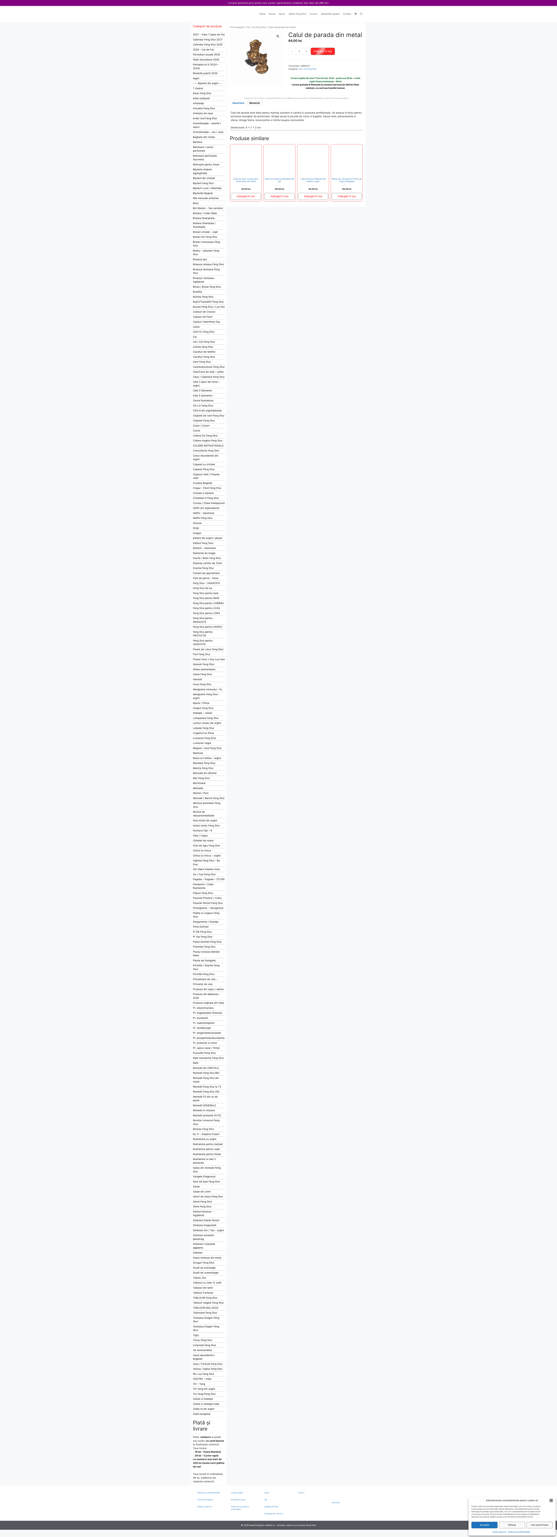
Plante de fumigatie (204, 960)
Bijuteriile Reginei (203, 193)
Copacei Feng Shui (204, 469)
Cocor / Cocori (201, 425)
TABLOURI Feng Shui (205, 1297)
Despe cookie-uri (499, 1532)
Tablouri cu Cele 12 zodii (207, 1282)
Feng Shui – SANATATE (206, 583)
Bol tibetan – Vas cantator (208, 208)
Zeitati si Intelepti (203, 1398)
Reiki (195, 1062)
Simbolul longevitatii (204, 1225)
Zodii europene (201, 1414)
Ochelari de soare (203, 840)
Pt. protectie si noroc (205, 1042)
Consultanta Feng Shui (206, 450)
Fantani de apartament (206, 573)
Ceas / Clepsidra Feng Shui (208, 376)
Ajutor (282, 13)
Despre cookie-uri (204, 1507)
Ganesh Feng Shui (203, 664)
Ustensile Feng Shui (204, 1345)
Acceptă (484, 1525)
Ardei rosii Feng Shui (205, 118)
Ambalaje (198, 103)
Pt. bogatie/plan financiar (207, 1012)
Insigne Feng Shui (203, 708)
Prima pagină (237, 27)
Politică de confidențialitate (519, 1532)
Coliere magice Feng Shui (207, 440)
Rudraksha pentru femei (207, 1154)
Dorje (196, 528)
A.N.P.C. (301, 1493)
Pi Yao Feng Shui (202, 936)
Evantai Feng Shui (203, 568)
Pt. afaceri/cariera (203, 1007)
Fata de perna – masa (205, 578)
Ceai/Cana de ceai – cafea (208, 371)
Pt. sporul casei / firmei (206, 1048)
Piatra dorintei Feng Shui (207, 941)
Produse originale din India (208, 1002)
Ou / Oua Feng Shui (204, 874)
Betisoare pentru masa (206, 164)
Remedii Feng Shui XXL (206, 1091)
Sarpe (196, 1186)
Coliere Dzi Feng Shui (205, 435)
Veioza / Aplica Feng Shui (207, 1368)
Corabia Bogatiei (202, 483)
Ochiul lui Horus (202, 850)
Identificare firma (271, 1507)
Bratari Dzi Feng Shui (205, 236)
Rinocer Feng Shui (203, 1129)
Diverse (197, 523)
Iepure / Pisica (201, 703)
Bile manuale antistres (206, 198)
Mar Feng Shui (201, 778)
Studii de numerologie (205, 1272)
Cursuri (314, 13)
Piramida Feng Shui (204, 946)
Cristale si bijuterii (203, 493)
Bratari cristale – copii (205, 232)
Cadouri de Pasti (202, 316)
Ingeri (196, 78)
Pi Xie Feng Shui (202, 931)
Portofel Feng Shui (203, 974)
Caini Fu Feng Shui (203, 331)
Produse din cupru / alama (208, 989)
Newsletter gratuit (330, 13)
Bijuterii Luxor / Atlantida (207, 188)
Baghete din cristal (204, 137)
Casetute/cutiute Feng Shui (209, 366)
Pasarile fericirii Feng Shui (208, 903)
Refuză (512, 1525)
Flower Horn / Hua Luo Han (209, 659)
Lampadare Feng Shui (205, 718)
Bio (266, 1500)
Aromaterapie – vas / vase (208, 132)
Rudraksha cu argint (204, 1139)
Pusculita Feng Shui (204, 1052)
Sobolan (197, 1252)
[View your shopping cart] (355, 14)
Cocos (196, 430)
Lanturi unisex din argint (207, 723)
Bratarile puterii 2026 (205, 73)
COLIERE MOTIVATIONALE (208, 445)
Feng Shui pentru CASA (206, 608)
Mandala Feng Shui (204, 763)
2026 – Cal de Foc (203, 49)
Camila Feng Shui (203, 346)
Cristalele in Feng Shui (206, 498)
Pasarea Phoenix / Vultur (207, 898)
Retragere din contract (274, 1513)
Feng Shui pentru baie (205, 593)
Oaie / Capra (200, 835)
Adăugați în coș (323, 51)
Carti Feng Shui (202, 361)
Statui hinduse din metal (207, 1257)
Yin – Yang (199, 1384)
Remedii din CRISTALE (206, 1068)
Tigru (196, 1335)
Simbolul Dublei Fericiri (206, 1220)
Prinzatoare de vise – (205, 979)
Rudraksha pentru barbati (208, 1144)
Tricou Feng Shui (202, 1340)
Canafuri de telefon (204, 351)
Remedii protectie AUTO (207, 1115)
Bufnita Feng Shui (203, 296)
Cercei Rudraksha (203, 400)
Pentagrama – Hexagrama (208, 908)
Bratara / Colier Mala (205, 213)
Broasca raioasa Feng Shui (208, 264)
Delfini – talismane (203, 513)
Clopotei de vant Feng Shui (208, 415)
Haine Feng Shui (202, 674)
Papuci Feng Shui (203, 893)
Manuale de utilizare (205, 773)
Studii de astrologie (204, 1267)
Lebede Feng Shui (203, 728)
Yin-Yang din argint (204, 1388)
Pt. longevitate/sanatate (207, 1032)
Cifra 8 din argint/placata (207, 410)
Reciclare (336, 1502)
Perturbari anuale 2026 (206, 54)
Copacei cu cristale (204, 464)
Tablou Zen (199, 1277)
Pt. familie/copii (202, 1028)
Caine (196, 326)
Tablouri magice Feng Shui (208, 1302)
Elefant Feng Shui (203, 543)
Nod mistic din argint (205, 820)
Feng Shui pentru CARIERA (208, 603)
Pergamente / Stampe (205, 921)
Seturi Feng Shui (202, 1201)
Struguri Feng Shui (203, 1262)
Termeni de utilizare (205, 1500)
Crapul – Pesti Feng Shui (207, 488)
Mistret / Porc (201, 793)
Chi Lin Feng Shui (203, 405)
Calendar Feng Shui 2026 (208, 44)
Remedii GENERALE (204, 1105)
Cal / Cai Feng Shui (256, 27)
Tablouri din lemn (203, 1287)
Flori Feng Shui (201, 654)
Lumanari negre (202, 743)
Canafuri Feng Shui (204, 356)
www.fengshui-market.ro (262, 1525)
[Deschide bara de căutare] (361, 14)
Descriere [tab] (238, 103)
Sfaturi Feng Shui (297, 13)
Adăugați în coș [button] (246, 196)
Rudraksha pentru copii (206, 1149)
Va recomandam (202, 1350)
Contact (347, 13)
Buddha (197, 291)
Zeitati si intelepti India (206, 1404)
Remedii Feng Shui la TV (207, 1086)
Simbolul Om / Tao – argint (208, 1230)
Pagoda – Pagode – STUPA (209, 879)
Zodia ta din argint (203, 1408)
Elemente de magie (204, 553)
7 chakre (198, 88)
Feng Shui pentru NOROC (207, 626)
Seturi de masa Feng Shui (208, 1196)
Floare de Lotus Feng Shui (208, 649)
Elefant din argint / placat (207, 538)
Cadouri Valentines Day (206, 321)
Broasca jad (200, 259)
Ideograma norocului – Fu (207, 689)
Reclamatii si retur (238, 1500)
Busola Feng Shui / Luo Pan (209, 306)
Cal (195, 336)
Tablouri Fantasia (203, 1292)
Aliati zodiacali (201, 98)
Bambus (197, 142)
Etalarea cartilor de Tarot (207, 563)
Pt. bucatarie (200, 1017)
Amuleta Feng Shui (204, 108)
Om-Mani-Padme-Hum (206, 869)
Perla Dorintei (201, 926)
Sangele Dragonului (204, 1176)
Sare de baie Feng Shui (206, 1181)
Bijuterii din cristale (204, 178)
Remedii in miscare (204, 1110)
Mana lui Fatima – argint (207, 758)
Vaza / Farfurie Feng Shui (207, 1363)
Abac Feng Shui (202, 93)
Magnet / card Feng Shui (207, 748)
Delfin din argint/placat (206, 508)
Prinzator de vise (203, 984)
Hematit (197, 679)
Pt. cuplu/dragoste (203, 1022)
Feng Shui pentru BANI (206, 598)
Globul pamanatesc (204, 669)
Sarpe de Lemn (202, 1191)
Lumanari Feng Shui (204, 738)
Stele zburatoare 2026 (206, 59)
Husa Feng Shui (202, 684)
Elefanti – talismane (204, 548)
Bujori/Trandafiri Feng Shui (208, 301)
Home (262, 13)
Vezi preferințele (539, 1525)
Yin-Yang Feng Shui (204, 1394)
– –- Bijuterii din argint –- (207, 83)
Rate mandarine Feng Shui (208, 1058)
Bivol (195, 203)
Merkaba (198, 788)
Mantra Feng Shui (203, 768)
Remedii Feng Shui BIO (206, 1072)
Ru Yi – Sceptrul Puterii (206, 1134)
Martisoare (199, 783)
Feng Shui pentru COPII (206, 613)
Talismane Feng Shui (205, 1312)
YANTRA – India (202, 1378)
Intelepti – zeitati (202, 713)
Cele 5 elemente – (203, 395)
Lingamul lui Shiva (203, 733)
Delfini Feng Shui (202, 518)
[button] (551, 1500)
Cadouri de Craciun (204, 311)
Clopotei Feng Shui (204, 420)
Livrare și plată (237, 1493)
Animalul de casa (203, 113)
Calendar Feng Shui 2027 (207, 39)
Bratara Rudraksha (204, 218)
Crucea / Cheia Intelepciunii (209, 503)
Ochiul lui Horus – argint (207, 855)
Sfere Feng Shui (202, 1206)
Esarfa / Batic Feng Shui (207, 558)
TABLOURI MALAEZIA (205, 1307)
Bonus (272, 13)
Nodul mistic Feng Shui (206, 825)
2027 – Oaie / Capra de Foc (209, 34)
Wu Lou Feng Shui (203, 1373)
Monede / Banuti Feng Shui (208, 798)
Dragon (197, 533)
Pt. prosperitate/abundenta (209, 1038)
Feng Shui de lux (202, 588)
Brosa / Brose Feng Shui (207, 286)
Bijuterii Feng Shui (203, 183)
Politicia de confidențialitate (208, 1493)
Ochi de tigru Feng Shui (206, 845)
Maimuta (198, 753)
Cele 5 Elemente (202, 390)
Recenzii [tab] (254, 103)
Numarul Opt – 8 (202, 830)
